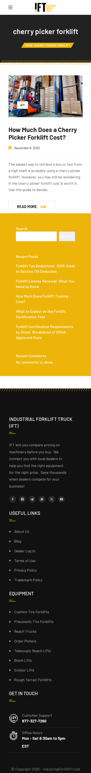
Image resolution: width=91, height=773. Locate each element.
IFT (22, 105)
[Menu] (10, 7)
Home (29, 45)
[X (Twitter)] (52, 499)
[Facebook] (13, 499)
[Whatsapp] (42, 499)
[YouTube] (61, 499)
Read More (27, 206)
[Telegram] (32, 499)
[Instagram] (22, 499)
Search (22, 228)
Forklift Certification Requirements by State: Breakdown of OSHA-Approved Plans (44, 332)
